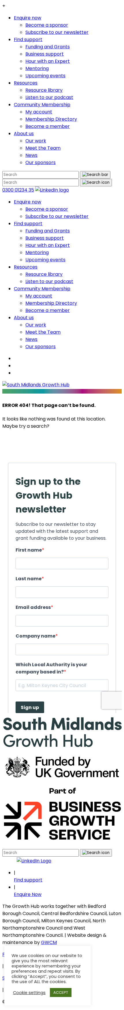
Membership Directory (51, 119)
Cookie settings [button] (29, 992)
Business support (44, 54)
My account (38, 112)
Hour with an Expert (47, 61)
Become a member (47, 126)
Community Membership (42, 104)
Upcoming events (45, 75)
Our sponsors (40, 162)
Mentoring (37, 68)
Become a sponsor (46, 25)
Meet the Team (43, 148)
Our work (35, 140)
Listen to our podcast (49, 97)
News (31, 155)
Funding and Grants (47, 46)
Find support (28, 39)
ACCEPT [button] (60, 992)
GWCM (49, 942)
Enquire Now (28, 894)
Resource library (44, 90)
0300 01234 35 (18, 190)
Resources (25, 83)
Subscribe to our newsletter (57, 32)
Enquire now (27, 17)
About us (24, 133)
